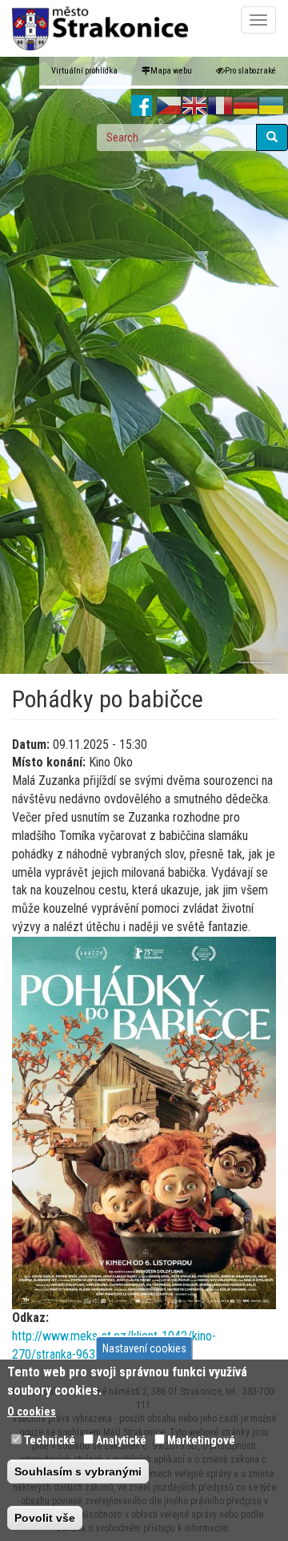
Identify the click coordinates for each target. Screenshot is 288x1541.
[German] (245, 106)
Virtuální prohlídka (84, 71)
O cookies (31, 1411)
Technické (49, 1440)
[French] (220, 106)
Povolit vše (44, 1517)
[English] (194, 106)
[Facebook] (142, 106)
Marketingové (201, 1440)
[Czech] (169, 106)
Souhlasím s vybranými (78, 1471)
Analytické (121, 1440)
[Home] (100, 28)
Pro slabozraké (250, 71)
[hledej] (272, 137)
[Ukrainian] (271, 106)
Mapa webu (171, 71)
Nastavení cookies (144, 1348)
